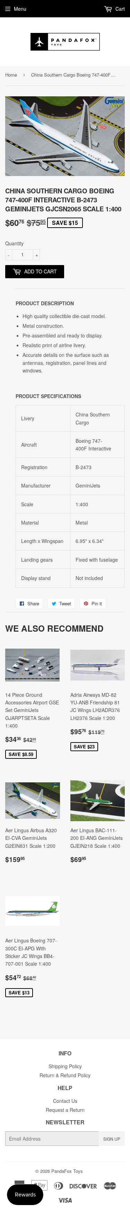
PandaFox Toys (67, 1171)
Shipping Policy (65, 1066)
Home (11, 74)
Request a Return (65, 1109)
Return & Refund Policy (65, 1075)
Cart (119, 8)
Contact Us (65, 1100)
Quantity (14, 243)
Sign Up (111, 1139)
